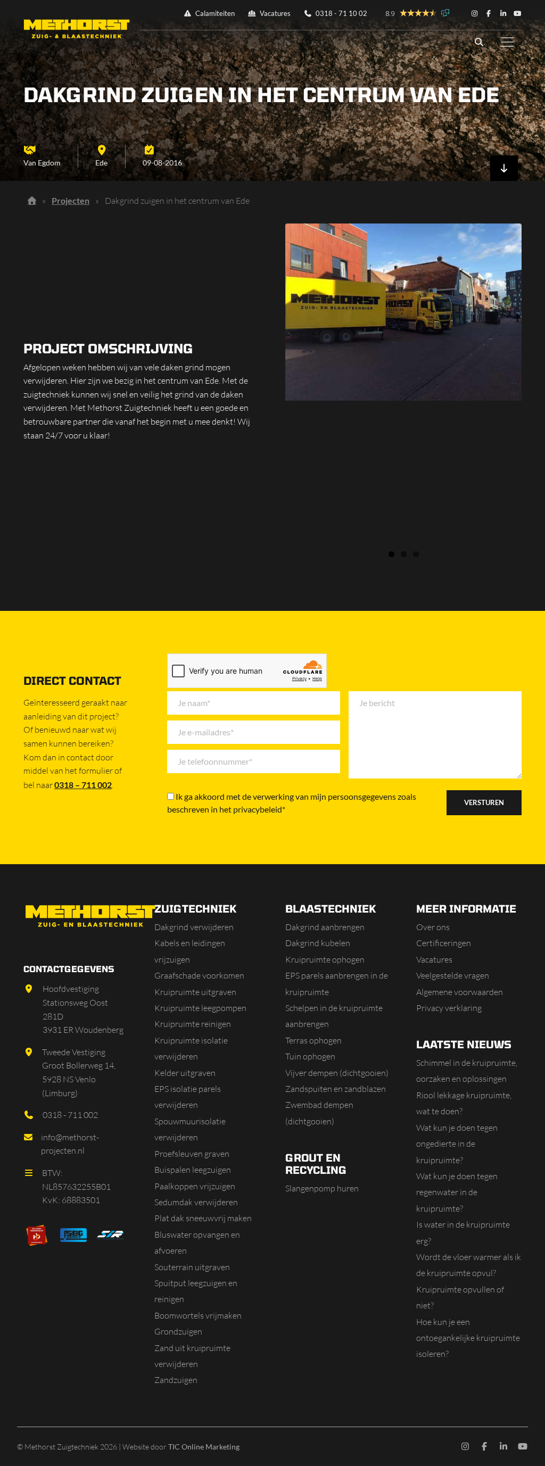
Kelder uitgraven (185, 1072)
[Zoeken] (479, 42)
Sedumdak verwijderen (196, 1202)
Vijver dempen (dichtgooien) (337, 1072)
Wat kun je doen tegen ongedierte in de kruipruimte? (457, 1143)
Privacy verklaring (449, 1008)
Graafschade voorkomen (199, 975)
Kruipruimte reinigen (192, 1023)
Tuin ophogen (310, 1056)
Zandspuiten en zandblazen (335, 1088)
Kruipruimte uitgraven (195, 992)
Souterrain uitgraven (192, 1267)
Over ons (433, 927)
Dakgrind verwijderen (194, 927)
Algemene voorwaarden (459, 992)
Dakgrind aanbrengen (325, 927)
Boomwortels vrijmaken (198, 1315)
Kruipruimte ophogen (325, 959)
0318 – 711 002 (83, 785)
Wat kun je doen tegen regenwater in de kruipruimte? (457, 1192)
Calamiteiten (214, 13)
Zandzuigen (175, 1379)
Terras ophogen (313, 1040)
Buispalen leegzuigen (192, 1169)
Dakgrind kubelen (317, 943)
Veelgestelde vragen (452, 975)
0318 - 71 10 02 (340, 13)
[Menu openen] (507, 42)
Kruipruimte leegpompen (200, 1008)
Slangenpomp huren (322, 1188)
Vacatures (274, 13)
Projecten (70, 200)
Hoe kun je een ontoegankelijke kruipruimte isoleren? (468, 1338)
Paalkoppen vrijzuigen (194, 1186)
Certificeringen (443, 943)
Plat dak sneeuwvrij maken (203, 1218)
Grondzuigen (178, 1331)
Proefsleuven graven (191, 1153)
